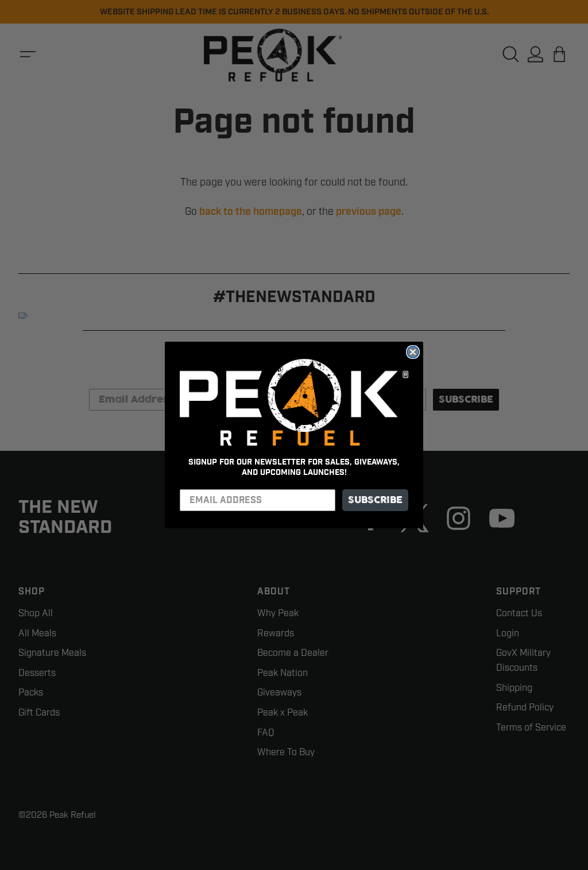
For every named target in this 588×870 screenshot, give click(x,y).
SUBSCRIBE (375, 500)
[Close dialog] (413, 352)
